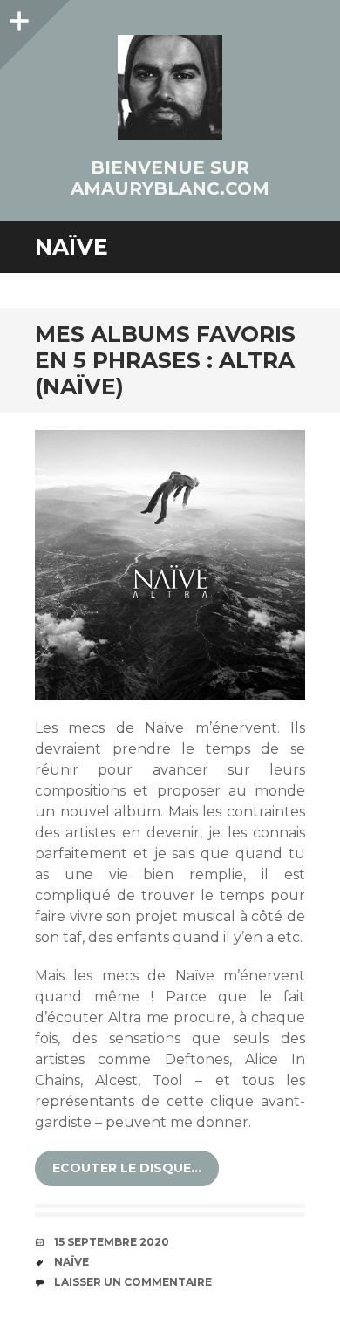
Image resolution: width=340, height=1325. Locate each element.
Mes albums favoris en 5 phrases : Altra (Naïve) (165, 360)
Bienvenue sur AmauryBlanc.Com (170, 178)
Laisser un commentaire (133, 1281)
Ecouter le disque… (126, 1168)
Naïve (71, 1261)
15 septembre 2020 (111, 1241)
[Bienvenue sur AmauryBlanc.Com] (170, 87)
